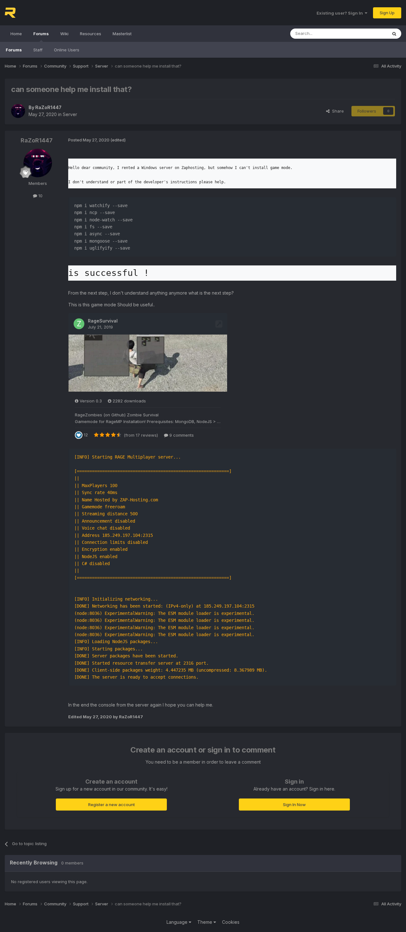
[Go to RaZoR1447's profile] (18, 111)
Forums (41, 33)
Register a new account (111, 804)
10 (40, 195)
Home (16, 33)
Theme (205, 922)
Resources (90, 33)
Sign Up (387, 12)
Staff (38, 49)
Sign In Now (294, 804)
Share (337, 111)
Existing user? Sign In (341, 13)
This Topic (369, 33)
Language (178, 922)
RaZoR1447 (48, 107)
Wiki (64, 33)
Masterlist (122, 33)
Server (70, 114)
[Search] (394, 34)
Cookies (230, 922)
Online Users (66, 49)
